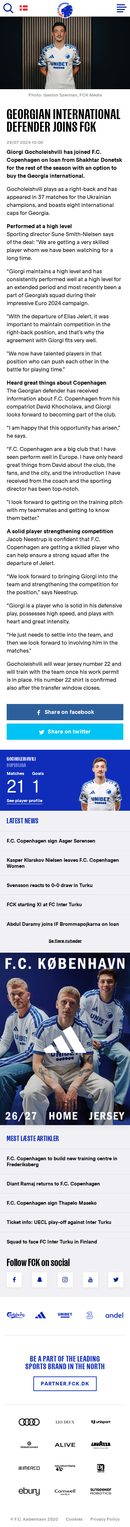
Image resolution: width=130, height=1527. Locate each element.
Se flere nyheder (65, 940)
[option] (65, 53)
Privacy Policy (105, 1519)
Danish (25, 8)
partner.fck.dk (65, 1383)
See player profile (24, 800)
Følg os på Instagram (65, 1279)
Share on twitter (69, 732)
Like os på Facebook (14, 1279)
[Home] (65, 10)
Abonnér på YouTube (90, 1279)
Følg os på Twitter (115, 1279)
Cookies (74, 1519)
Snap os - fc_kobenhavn (39, 1279)
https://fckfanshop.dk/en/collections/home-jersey (63, 960)
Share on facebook (69, 712)
